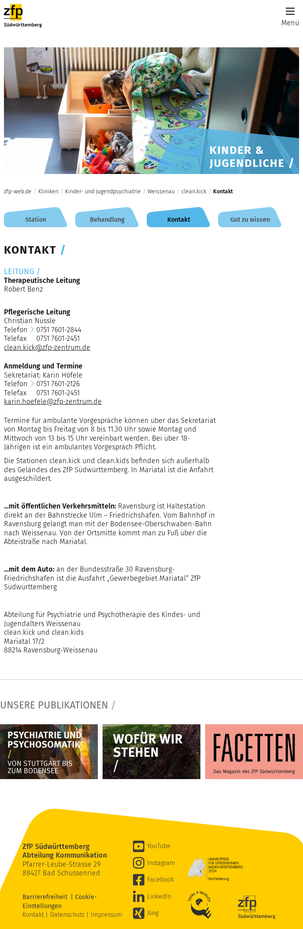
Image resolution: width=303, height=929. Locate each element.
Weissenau (161, 192)
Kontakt (223, 192)
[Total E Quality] (201, 905)
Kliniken (48, 192)
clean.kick (193, 192)
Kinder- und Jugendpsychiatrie (103, 192)
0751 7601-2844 (58, 329)
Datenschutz (68, 914)
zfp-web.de (18, 192)
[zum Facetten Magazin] (254, 751)
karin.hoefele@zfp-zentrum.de (53, 401)
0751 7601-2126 (58, 383)
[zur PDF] (49, 751)
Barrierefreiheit (46, 897)
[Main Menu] (290, 11)
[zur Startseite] (23, 16)
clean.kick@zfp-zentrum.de (47, 347)
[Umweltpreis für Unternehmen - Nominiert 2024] (215, 869)
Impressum (106, 914)
